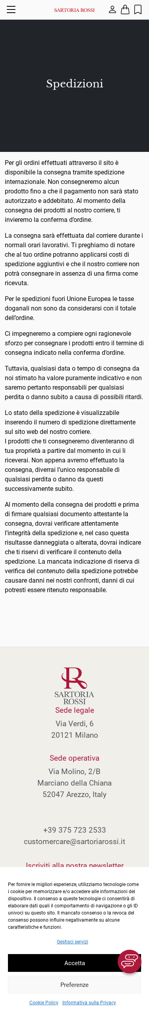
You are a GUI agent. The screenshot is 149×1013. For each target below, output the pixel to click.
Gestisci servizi (72, 942)
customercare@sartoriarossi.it (74, 841)
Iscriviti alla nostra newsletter (75, 865)
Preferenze (74, 984)
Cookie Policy (43, 1002)
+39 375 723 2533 (74, 830)
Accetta (74, 963)
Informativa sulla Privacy (89, 1002)
